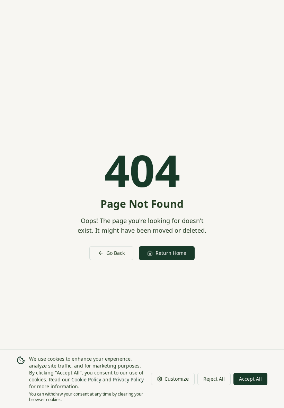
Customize (177, 378)
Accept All (250, 378)
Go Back (115, 253)
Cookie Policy (86, 379)
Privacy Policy (128, 379)
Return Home (171, 253)
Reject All (214, 378)
